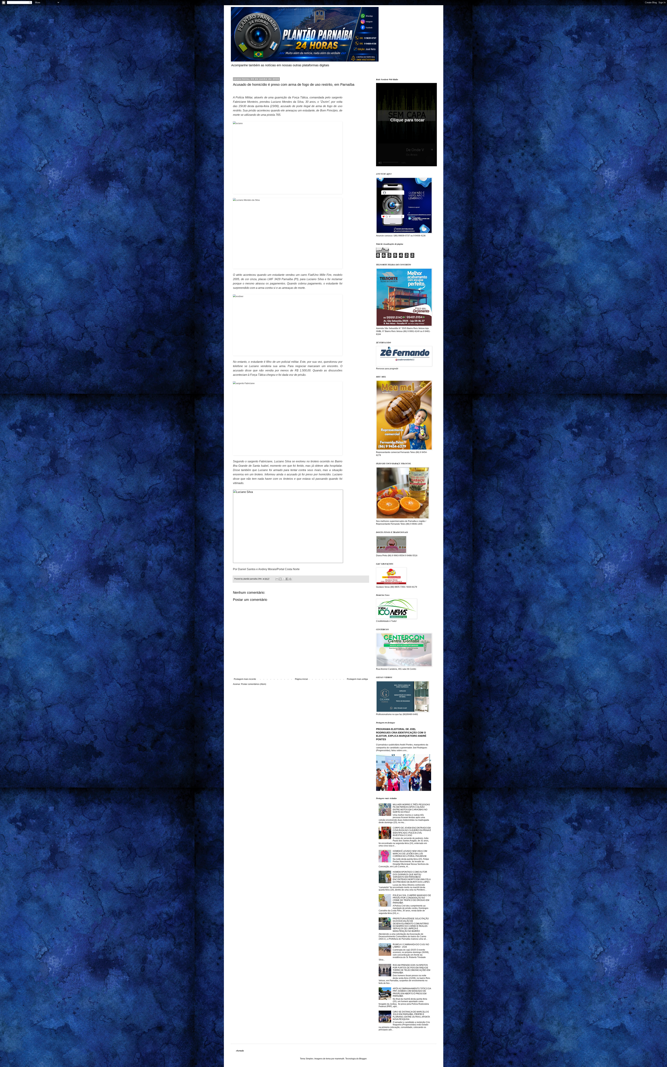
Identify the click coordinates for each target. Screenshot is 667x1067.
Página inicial (301, 679)
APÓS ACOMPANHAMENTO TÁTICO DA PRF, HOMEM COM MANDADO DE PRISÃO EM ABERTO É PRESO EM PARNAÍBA (412, 992)
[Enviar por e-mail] (277, 579)
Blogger (363, 1058)
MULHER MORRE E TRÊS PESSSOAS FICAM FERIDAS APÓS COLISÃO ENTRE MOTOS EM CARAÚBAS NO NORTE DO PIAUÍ (411, 808)
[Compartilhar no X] (283, 579)
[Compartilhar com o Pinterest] (290, 579)
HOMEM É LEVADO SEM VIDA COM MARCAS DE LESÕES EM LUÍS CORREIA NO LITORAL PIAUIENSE (410, 853)
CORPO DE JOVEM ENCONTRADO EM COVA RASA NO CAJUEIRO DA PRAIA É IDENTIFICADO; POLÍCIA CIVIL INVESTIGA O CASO (412, 832)
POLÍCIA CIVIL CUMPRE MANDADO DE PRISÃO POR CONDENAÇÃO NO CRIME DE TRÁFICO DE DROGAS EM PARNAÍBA (412, 899)
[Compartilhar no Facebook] (287, 579)
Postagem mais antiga (357, 679)
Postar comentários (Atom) (253, 684)
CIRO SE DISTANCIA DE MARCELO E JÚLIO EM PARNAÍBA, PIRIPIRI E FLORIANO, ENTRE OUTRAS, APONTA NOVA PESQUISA (411, 1015)
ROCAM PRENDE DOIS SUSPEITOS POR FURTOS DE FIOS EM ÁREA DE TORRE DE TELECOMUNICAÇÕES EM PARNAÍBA (411, 969)
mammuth (339, 1058)
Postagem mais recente (245, 679)
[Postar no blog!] (280, 579)
